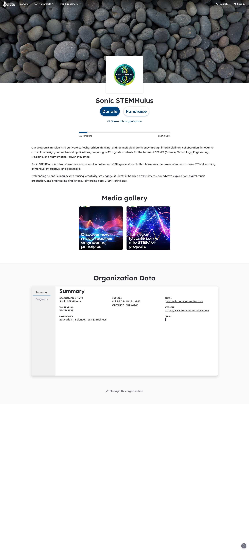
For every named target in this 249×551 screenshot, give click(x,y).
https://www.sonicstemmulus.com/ (187, 310)
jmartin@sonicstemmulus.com (184, 301)
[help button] (243, 545)
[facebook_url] (165, 319)
